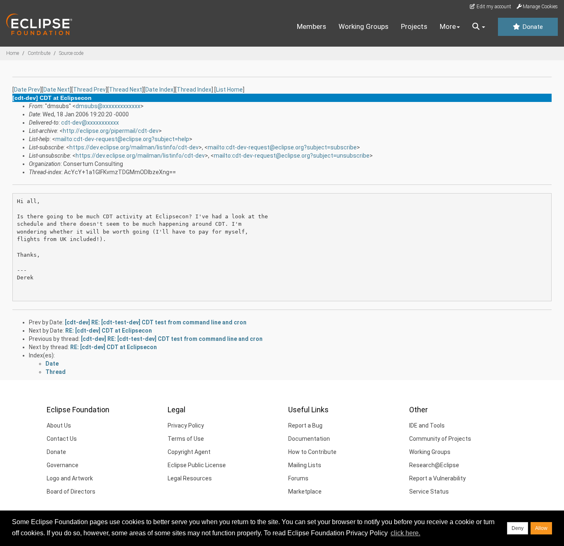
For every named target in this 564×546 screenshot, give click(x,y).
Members (311, 26)
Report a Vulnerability (437, 478)
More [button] (448, 26)
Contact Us (62, 438)
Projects (414, 26)
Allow (541, 528)
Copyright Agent (189, 452)
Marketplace (305, 491)
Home (12, 53)
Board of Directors (71, 491)
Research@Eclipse (434, 465)
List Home (229, 89)
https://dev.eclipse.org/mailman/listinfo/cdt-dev (134, 147)
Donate (532, 27)
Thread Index (194, 89)
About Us (59, 425)
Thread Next (125, 89)
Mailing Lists (304, 465)
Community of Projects (440, 438)
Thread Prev (89, 89)
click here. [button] (405, 533)
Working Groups (364, 26)
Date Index (159, 89)
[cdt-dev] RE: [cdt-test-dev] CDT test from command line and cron (155, 322)
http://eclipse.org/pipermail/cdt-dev (111, 131)
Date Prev (27, 89)
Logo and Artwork (70, 478)
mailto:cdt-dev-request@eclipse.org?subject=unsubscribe (292, 155)
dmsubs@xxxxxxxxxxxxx (108, 106)
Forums (298, 478)
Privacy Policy (186, 425)
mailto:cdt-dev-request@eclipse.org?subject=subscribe (282, 147)
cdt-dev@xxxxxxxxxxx (90, 122)
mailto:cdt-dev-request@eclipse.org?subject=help (122, 139)
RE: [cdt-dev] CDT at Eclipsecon (108, 330)
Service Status (429, 491)
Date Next (56, 89)
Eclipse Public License (197, 465)
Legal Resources (190, 478)
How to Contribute (312, 452)
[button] (478, 26)
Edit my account (493, 6)
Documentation (309, 438)
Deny (518, 528)
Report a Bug (305, 425)
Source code (71, 53)
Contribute (39, 53)
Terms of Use (186, 438)
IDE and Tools (427, 425)
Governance (62, 465)
